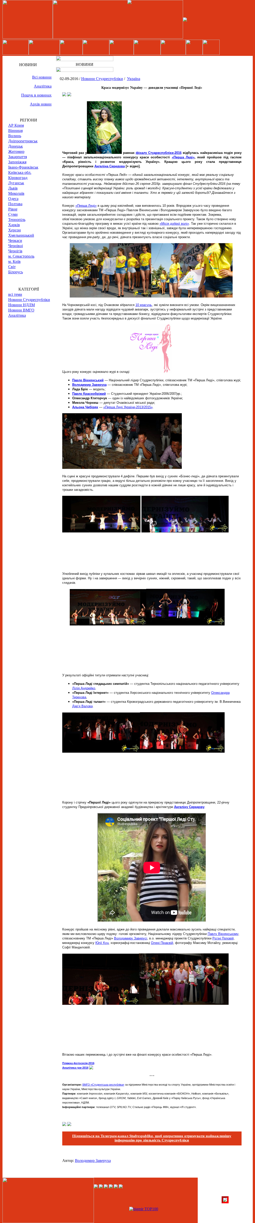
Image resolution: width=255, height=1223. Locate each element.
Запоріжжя (17, 162)
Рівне (12, 209)
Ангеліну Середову (189, 807)
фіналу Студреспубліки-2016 (159, 153)
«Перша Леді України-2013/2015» (128, 407)
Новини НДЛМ (21, 305)
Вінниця (15, 130)
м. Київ (14, 261)
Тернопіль (16, 219)
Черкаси (15, 240)
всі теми (15, 294)
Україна (133, 79)
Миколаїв (16, 193)
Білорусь (15, 272)
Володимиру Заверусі (130, 938)
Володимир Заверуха (89, 385)
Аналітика (43, 86)
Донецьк (15, 146)
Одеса (13, 199)
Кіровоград (17, 178)
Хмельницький (21, 235)
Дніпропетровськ (23, 141)
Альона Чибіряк (85, 407)
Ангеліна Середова (109, 166)
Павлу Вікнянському (223, 934)
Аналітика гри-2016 (75, 1067)
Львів (13, 188)
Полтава (15, 204)
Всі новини (42, 77)
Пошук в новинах (36, 95)
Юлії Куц (102, 943)
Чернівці (15, 246)
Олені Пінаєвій (162, 943)
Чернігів (15, 251)
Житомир (16, 151)
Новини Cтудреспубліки (29, 300)
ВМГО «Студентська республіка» (103, 1084)
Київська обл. (19, 172)
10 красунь (143, 305)
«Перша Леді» (183, 157)
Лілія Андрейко (83, 688)
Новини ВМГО (21, 310)
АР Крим (16, 125)
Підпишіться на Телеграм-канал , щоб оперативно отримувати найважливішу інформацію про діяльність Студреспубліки (151, 1138)
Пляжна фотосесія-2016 (78, 1063)
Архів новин (41, 104)
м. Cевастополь (21, 256)
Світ (12, 267)
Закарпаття (17, 157)
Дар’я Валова (82, 706)
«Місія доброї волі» (174, 223)
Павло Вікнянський (88, 380)
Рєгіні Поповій (223, 938)
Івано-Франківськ (23, 167)
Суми (13, 214)
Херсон (14, 230)
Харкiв (14, 225)
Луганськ (16, 183)
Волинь (14, 136)
